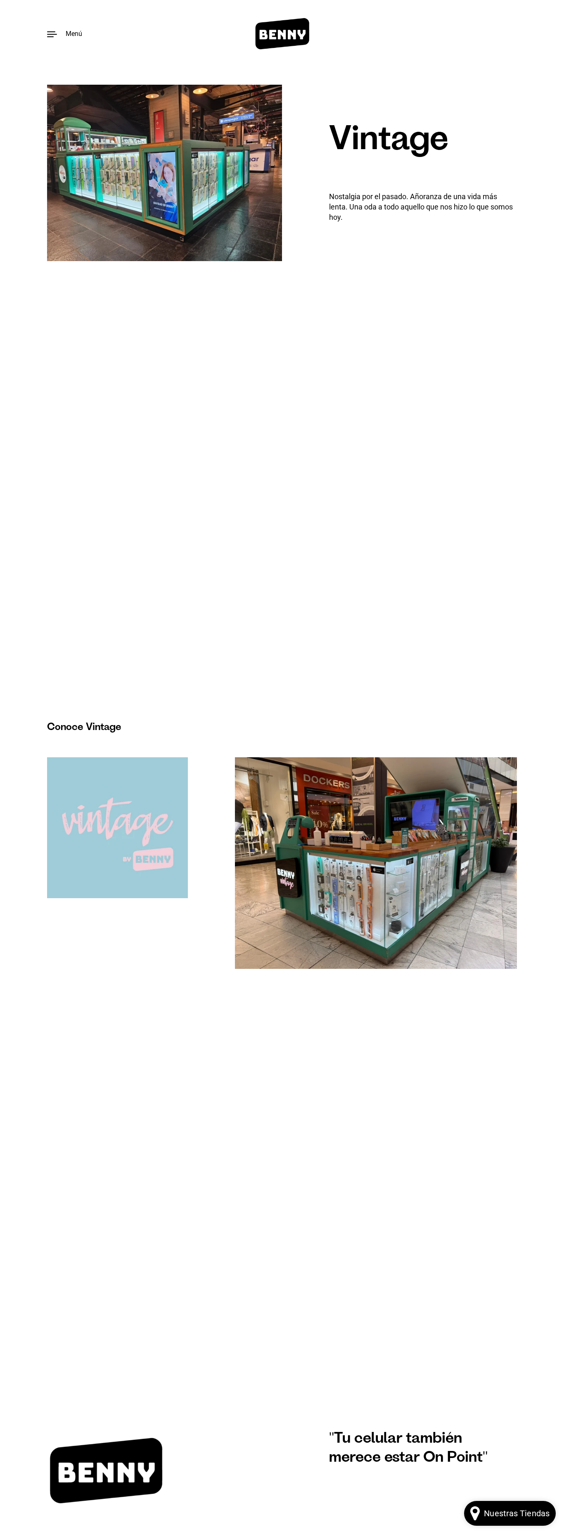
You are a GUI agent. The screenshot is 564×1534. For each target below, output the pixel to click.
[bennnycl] (282, 33)
